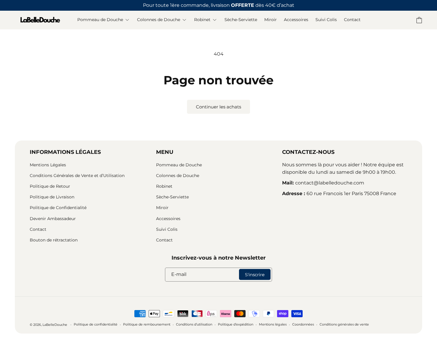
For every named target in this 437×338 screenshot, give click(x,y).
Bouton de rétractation (54, 240)
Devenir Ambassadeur (53, 218)
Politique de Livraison (52, 197)
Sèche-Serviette (172, 197)
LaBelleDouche (55, 325)
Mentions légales (273, 324)
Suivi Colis (166, 229)
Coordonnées (303, 324)
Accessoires (168, 218)
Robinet (164, 186)
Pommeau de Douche (179, 165)
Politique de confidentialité (95, 324)
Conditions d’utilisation (194, 324)
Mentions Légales (48, 165)
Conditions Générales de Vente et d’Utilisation (77, 175)
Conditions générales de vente (344, 324)
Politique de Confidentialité (58, 207)
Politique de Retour (50, 186)
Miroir (162, 207)
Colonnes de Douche (177, 175)
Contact (38, 229)
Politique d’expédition (235, 324)
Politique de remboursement (146, 324)
